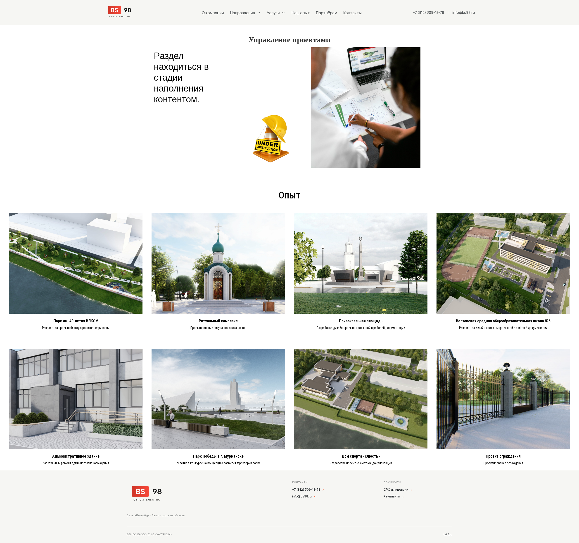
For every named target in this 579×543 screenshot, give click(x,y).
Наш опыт (301, 12)
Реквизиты (394, 496)
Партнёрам (326, 12)
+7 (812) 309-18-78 (428, 12)
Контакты (352, 12)
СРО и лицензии (398, 489)
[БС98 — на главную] (147, 494)
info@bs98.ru (463, 12)
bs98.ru (448, 534)
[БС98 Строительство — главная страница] (127, 12)
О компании (213, 12)
